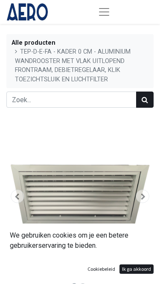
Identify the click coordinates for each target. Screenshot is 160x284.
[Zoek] (145, 100)
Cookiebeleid (101, 269)
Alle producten (33, 42)
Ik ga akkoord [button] (136, 269)
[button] (17, 196)
